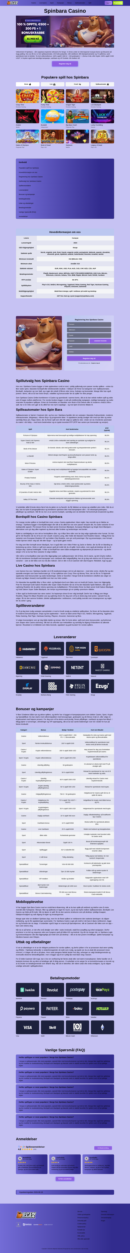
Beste (26, 84)
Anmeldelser (23, 216)
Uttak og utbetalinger (26, 203)
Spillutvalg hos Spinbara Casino (30, 181)
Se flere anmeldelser (65, 1179)
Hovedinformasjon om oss (28, 172)
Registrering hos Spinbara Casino (31, 177)
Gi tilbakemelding (103, 1148)
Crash (76, 84)
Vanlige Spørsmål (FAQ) (27, 212)
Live (51, 84)
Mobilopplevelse (24, 199)
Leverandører (23, 190)
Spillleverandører (25, 186)
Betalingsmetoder (25, 208)
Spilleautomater (101, 84)
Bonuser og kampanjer (27, 194)
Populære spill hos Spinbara (29, 168)
